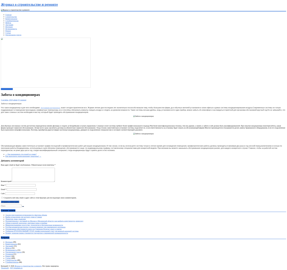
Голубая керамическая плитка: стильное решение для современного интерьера (35, 227)
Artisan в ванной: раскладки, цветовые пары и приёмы (26, 223)
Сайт (3, 193)
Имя (3, 185)
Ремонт (8, 31)
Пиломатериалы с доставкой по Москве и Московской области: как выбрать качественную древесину (44, 221)
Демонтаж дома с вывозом (15, 219)
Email (3, 189)
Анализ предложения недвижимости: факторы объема (26, 215)
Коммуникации (11, 19)
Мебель (8, 23)
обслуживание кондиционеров (50, 108)
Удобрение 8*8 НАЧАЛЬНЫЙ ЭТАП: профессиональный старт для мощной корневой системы (42, 231)
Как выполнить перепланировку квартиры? (23, 156)
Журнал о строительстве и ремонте (29, 4)
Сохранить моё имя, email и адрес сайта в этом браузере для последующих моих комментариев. (40, 198)
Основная (9, 254)
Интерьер (9, 27)
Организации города (13, 35)
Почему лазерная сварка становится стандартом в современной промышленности (36, 233)
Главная (8, 15)
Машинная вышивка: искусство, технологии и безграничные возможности (34, 225)
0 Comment (22, 100)
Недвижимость (11, 29)
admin (15, 100)
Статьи (8, 33)
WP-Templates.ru (16, 268)
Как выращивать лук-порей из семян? (21, 154)
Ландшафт (9, 25)
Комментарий (6, 181)
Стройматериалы (11, 21)
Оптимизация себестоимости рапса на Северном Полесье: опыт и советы (33, 229)
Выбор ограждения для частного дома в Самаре (23, 217)
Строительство (11, 17)
